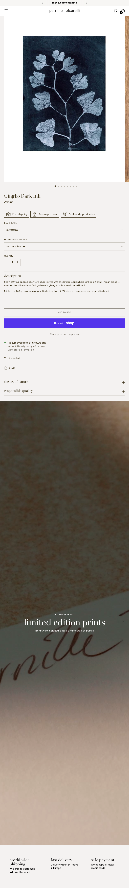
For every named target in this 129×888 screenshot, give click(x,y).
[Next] (86, 3)
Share (12, 368)
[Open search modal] (115, 10)
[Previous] (42, 3)
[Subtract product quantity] (17, 262)
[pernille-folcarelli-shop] (64, 10)
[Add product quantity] (7, 262)
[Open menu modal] (6, 10)
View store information (21, 350)
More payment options (64, 334)
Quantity (8, 255)
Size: (11, 223)
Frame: (15, 239)
